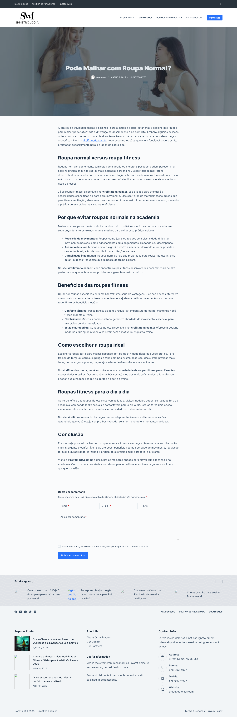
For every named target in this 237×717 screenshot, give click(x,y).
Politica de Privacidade (43, 4)
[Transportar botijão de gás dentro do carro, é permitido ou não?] (72, 594)
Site (145, 505)
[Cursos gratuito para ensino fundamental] (179, 594)
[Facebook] (16, 612)
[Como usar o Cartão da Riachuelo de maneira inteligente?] (126, 594)
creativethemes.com (181, 691)
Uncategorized (138, 77)
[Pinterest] (30, 612)
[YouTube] (35, 612)
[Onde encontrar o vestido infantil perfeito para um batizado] (22, 681)
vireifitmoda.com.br (94, 140)
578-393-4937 (178, 669)
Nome (64, 505)
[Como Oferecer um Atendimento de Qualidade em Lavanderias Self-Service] (22, 643)
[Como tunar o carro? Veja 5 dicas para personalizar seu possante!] (19, 594)
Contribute (214, 17)
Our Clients (93, 641)
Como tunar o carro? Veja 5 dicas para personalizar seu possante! (43, 594)
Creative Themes (47, 710)
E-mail (106, 505)
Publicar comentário (73, 555)
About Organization (98, 637)
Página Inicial (127, 17)
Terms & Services (195, 711)
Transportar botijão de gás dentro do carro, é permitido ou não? (97, 594)
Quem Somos (65, 4)
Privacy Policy (214, 711)
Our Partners (94, 646)
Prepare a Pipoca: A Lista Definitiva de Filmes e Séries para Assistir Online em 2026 (55, 660)
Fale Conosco (21, 4)
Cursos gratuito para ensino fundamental (203, 594)
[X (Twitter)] (20, 612)
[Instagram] (25, 612)
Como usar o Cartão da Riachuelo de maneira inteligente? (147, 594)
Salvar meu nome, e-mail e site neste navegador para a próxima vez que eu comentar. (105, 546)
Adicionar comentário (73, 516)
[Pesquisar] (221, 4)
